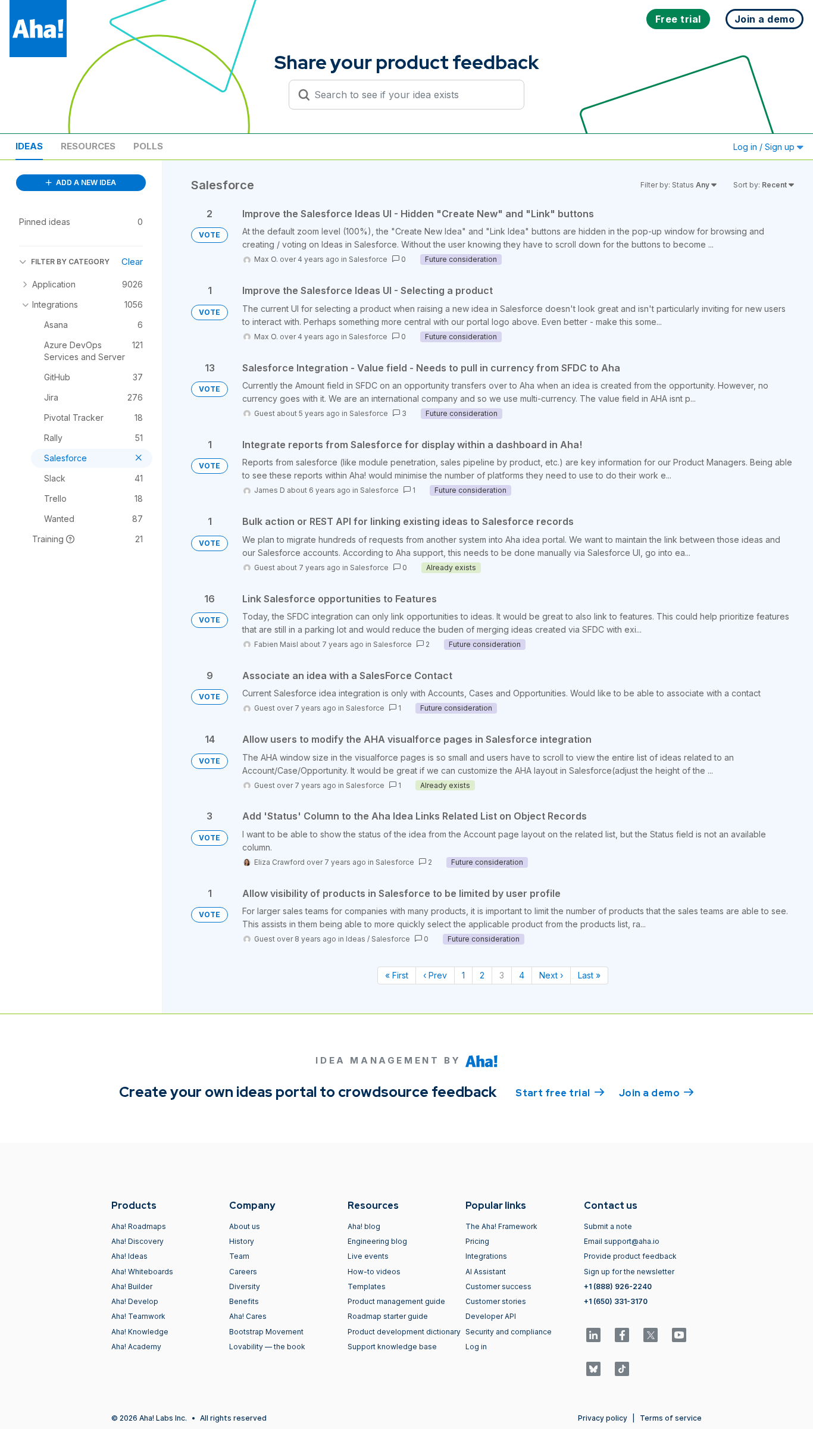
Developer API (490, 1316)
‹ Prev (435, 975)
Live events (368, 1256)
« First (396, 975)
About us (244, 1226)
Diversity (244, 1286)
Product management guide (396, 1301)
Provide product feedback (630, 1256)
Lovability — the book (267, 1346)
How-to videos (374, 1271)
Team (239, 1256)
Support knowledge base (392, 1346)
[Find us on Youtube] (679, 1334)
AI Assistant (485, 1271)
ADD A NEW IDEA (85, 182)
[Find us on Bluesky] (593, 1368)
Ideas (29, 146)
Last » (589, 975)
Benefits (244, 1301)
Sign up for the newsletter (629, 1271)
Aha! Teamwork (138, 1316)
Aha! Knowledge (139, 1331)
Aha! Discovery (137, 1241)
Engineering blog (377, 1241)
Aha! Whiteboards (142, 1271)
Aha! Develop (134, 1301)
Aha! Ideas (129, 1256)
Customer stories (495, 1301)
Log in (476, 1346)
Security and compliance (508, 1331)
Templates (367, 1286)
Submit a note (608, 1226)
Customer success (498, 1286)
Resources (88, 146)
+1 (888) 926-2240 (618, 1286)
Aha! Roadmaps (138, 1226)
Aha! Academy (136, 1346)
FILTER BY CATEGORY (70, 261)
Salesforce (368, 259)
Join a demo (656, 1093)
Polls (148, 146)
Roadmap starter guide (388, 1316)
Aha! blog (364, 1226)
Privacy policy (602, 1418)
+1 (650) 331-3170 (616, 1301)
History (241, 1241)
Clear (132, 261)
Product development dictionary (404, 1331)
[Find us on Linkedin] (593, 1334)
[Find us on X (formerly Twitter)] (650, 1334)
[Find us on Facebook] (621, 1334)
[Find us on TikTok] (621, 1368)
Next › (551, 975)
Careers (243, 1271)
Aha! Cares (248, 1316)
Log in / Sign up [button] (765, 147)
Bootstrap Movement (266, 1331)
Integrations (486, 1256)
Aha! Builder (131, 1286)
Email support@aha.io (621, 1241)
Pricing (477, 1241)
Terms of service (671, 1418)
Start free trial (560, 1093)
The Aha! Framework (501, 1226)
